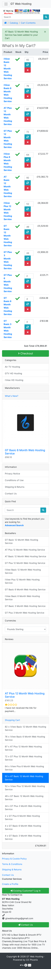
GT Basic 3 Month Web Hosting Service (25, 606)
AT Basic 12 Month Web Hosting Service (8, 186)
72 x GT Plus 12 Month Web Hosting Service (23, 758)
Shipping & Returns (14, 487)
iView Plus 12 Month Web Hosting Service (22, 581)
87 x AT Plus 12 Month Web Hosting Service (23, 748)
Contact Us (11, 493)
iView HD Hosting (14, 380)
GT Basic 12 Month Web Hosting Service (8, 236)
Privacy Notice (12, 473)
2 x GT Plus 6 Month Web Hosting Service (22, 818)
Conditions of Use (14, 480)
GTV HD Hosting (13, 373)
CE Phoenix (32, 959)
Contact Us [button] (26, 924)
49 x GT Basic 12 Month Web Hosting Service (24, 798)
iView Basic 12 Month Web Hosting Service (8, 68)
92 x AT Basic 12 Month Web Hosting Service (24, 778)
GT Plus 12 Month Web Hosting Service (25, 563)
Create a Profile (10, 884)
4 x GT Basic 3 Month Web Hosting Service (23, 837)
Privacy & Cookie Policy (14, 858)
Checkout (26, 353)
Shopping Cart (12, 720)
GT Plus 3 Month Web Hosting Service (24, 612)
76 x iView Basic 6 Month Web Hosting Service (25, 738)
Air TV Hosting (12, 366)
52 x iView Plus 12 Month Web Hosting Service (25, 788)
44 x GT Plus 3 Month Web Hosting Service (23, 808)
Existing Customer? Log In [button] (27, 890)
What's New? (11, 396)
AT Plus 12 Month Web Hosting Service (25, 549)
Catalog (14, 22)
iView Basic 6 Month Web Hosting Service (22, 598)
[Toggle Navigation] (6, 4)
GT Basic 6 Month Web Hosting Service (25, 589)
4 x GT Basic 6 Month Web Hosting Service (23, 827)
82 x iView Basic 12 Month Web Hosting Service (25, 728)
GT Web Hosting (20, 3)
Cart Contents (28, 22)
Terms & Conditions (12, 864)
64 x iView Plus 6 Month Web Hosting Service (24, 768)
